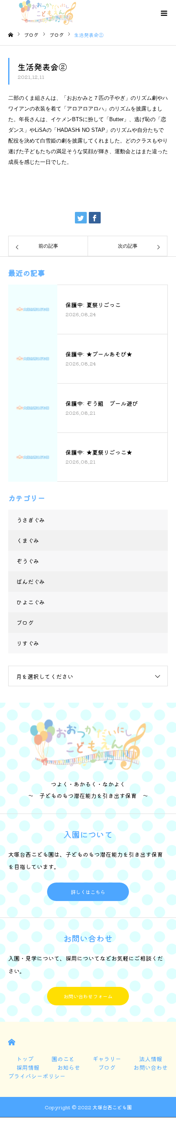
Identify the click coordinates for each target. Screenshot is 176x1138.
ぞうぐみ (27, 561)
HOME (11, 1042)
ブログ (25, 622)
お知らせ (68, 1067)
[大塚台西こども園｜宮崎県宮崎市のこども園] (57, 12)
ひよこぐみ (30, 602)
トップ (25, 1059)
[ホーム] (10, 35)
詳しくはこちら (88, 891)
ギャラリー (107, 1059)
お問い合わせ (150, 1067)
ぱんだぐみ (30, 581)
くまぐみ (27, 540)
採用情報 (27, 1067)
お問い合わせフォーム (88, 996)
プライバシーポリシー (36, 1076)
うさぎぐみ (30, 520)
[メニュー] (164, 12)
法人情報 (150, 1059)
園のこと (63, 1059)
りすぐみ (27, 643)
